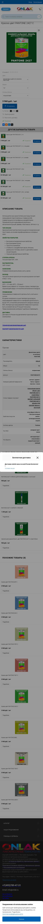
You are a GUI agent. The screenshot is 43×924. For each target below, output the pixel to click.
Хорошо (21, 919)
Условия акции (10, 468)
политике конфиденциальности (12, 914)
